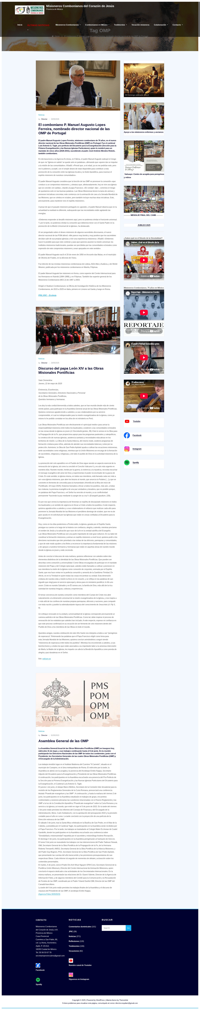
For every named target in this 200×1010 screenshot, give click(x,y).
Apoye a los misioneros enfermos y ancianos (143, 132)
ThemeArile (123, 1000)
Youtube (136, 421)
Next (161, 80)
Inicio (19, 25)
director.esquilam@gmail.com (126, 1003)
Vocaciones (74, 951)
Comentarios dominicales (80, 927)
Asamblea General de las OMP (63, 741)
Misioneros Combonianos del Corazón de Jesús (80, 6)
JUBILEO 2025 (144, 225)
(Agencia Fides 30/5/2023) (49, 894)
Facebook (137, 435)
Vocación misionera (140, 25)
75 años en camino (126, 80)
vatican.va (46, 659)
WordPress (100, 1000)
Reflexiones (74, 941)
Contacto (177, 25)
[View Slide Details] (146, 80)
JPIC (71, 931)
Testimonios (119, 25)
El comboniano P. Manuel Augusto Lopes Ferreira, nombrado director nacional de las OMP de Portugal (74, 129)
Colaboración (160, 25)
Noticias (41, 115)
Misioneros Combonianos (67, 25)
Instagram (137, 449)
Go (128, 928)
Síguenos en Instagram (79, 979)
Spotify (136, 463)
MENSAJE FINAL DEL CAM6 (143, 215)
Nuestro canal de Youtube (80, 965)
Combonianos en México (96, 25)
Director (42, 119)
